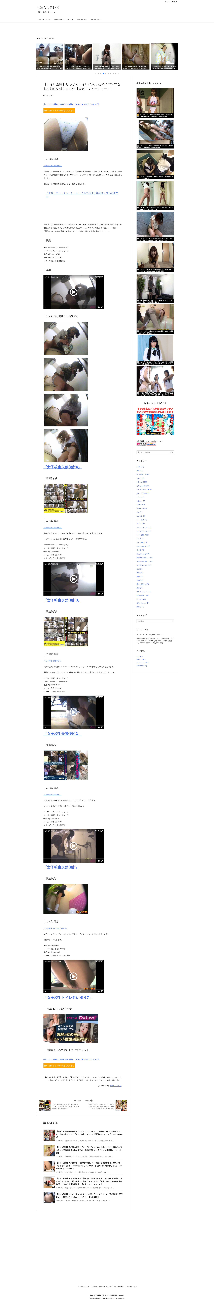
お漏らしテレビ (115, 1086)
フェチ (140, 539)
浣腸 (140, 580)
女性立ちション (144, 565)
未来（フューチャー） (97, 1080)
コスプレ (141, 516)
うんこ (141, 478)
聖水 (140, 588)
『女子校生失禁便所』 (52, 794)
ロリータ (118, 1077)
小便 (86, 1080)
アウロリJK (85, 1077)
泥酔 (140, 576)
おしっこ (142, 482)
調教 (113, 1080)
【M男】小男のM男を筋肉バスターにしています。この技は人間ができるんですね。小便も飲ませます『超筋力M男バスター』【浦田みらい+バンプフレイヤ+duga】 (89, 1134)
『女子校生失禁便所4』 (52, 166)
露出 (118, 1080)
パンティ (110, 1077)
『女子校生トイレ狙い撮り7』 (55, 928)
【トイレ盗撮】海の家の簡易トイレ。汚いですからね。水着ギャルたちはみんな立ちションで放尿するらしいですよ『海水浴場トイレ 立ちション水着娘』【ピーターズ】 (89, 1150)
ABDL (140, 467)
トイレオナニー (144, 527)
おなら (141, 497)
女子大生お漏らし (145, 558)
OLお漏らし (143, 474)
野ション (141, 599)
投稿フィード (141, 659)
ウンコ (93, 1077)
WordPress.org (142, 666)
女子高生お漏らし (63, 1077)
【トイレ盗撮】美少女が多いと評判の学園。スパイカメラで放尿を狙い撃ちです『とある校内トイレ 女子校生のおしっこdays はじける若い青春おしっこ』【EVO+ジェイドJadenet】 (89, 1166)
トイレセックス (144, 531)
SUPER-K (76, 1077)
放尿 (140, 573)
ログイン (140, 656)
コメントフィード (143, 663)
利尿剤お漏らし (143, 546)
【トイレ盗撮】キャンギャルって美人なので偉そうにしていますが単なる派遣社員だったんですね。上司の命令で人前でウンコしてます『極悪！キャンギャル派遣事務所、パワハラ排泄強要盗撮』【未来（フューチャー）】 (89, 1181)
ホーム (40, 38)
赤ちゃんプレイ (144, 592)
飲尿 (140, 607)
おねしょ (141, 501)
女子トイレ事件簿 (61, 1080)
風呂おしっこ (143, 603)
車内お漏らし (142, 595)
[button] (39, 55)
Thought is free (119, 1298)
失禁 (51, 1080)
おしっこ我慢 (143, 493)
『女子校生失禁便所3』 (52, 527)
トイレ (141, 523)
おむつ (141, 505)
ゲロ (139, 512)
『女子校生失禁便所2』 (52, 661)
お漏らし (142, 508)
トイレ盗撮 (51, 38)
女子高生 (80, 1080)
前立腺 (141, 550)
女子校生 (72, 1080)
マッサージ (142, 542)
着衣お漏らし (143, 584)
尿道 (139, 569)
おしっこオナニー (144, 489)
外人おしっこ (143, 554)
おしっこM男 (143, 486)
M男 (140, 471)
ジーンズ (142, 520)
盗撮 (108, 1080)
